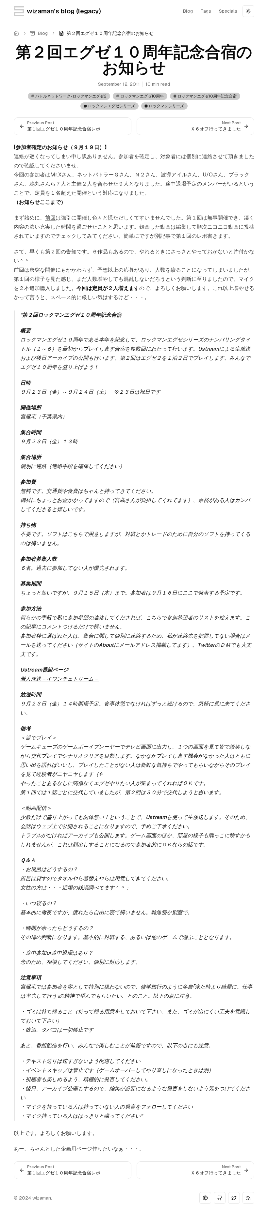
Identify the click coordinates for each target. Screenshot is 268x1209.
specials (228, 11)
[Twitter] (234, 1198)
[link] (106, 33)
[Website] (205, 1198)
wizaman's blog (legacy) (64, 11)
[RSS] (248, 1198)
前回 (50, 218)
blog (188, 11)
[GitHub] (220, 1198)
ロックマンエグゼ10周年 (142, 96)
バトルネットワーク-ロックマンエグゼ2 (71, 96)
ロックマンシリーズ (166, 106)
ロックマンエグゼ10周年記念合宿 (207, 96)
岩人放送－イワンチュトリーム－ (59, 679)
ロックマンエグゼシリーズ (111, 106)
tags (206, 11)
